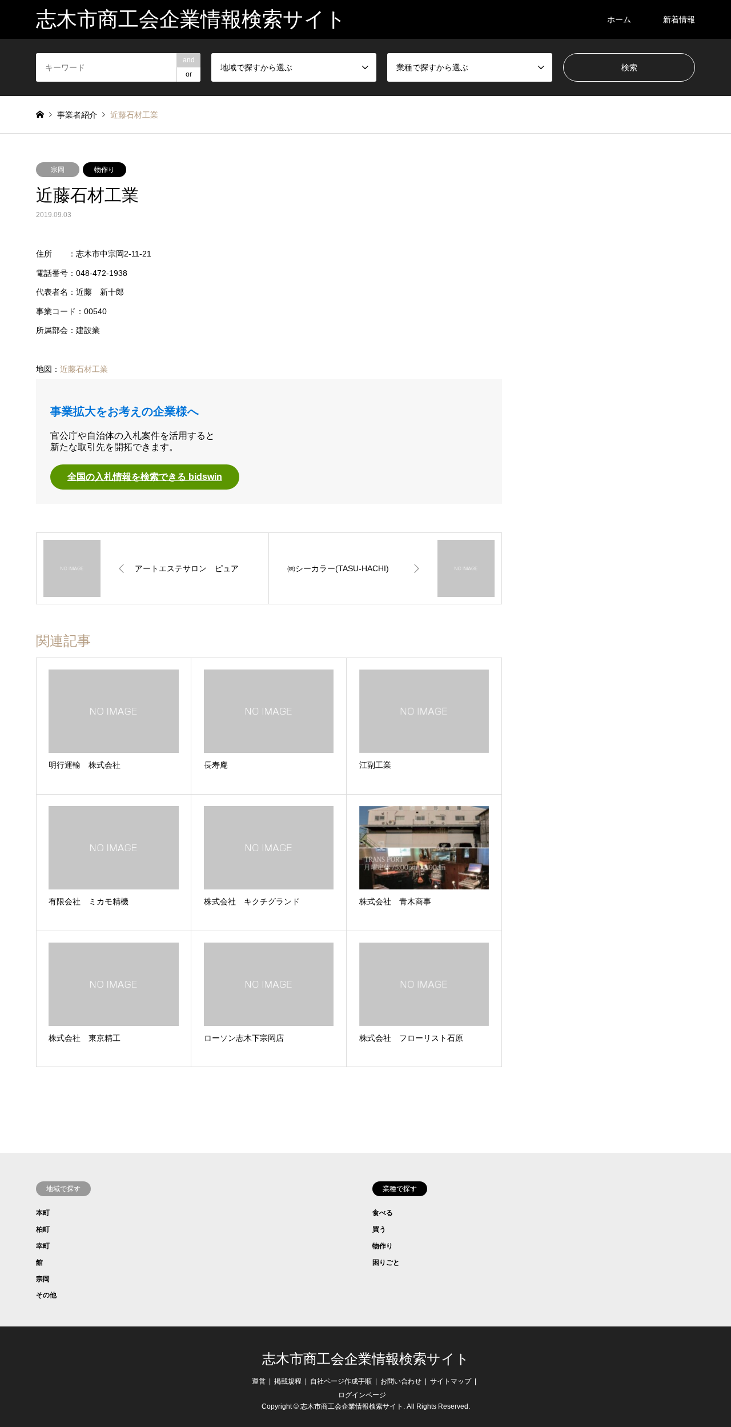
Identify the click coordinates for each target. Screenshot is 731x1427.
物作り (104, 170)
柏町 (43, 1229)
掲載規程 (288, 1381)
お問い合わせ (400, 1381)
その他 (46, 1295)
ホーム (619, 19)
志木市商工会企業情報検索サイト (365, 1359)
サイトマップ (450, 1381)
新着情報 (679, 19)
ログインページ (362, 1395)
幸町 (43, 1246)
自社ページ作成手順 (341, 1381)
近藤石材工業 (84, 369)
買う (379, 1229)
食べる (382, 1213)
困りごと (386, 1262)
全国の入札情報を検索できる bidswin (144, 477)
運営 (259, 1381)
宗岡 (58, 170)
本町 (43, 1213)
